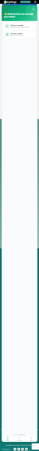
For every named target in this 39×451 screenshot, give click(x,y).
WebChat (22, 434)
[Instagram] (22, 449)
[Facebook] (15, 449)
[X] (18, 449)
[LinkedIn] (26, 449)
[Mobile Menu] (36, 2)
